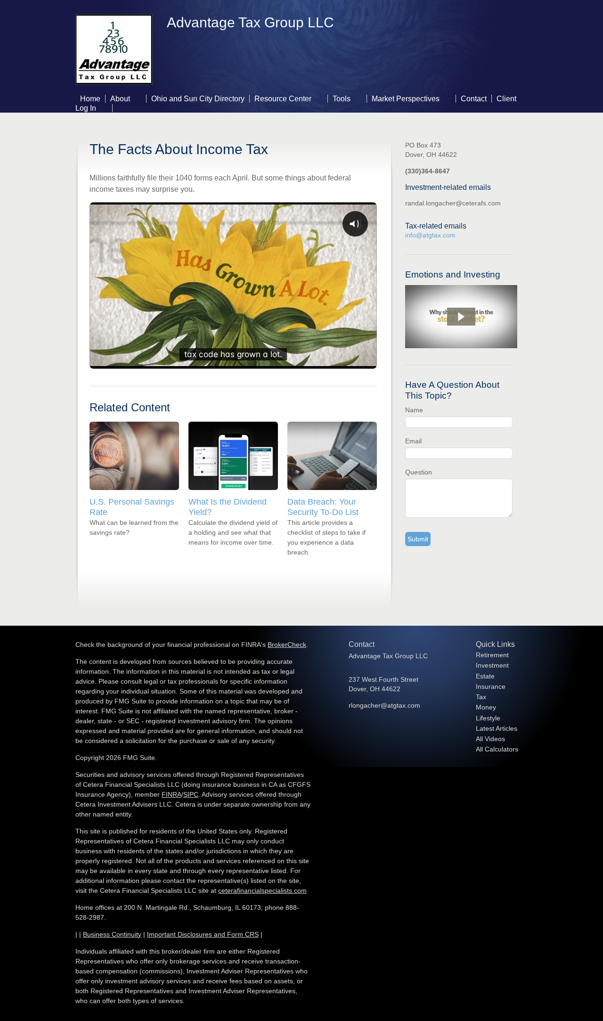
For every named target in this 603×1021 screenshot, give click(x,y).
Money (486, 707)
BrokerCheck (287, 644)
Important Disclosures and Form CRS (203, 934)
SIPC (190, 794)
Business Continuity (112, 934)
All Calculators (497, 749)
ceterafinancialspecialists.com (262, 890)
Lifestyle (488, 718)
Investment (492, 665)
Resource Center (282, 99)
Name (414, 410)
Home (90, 99)
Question (418, 472)
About (120, 99)
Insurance (490, 686)
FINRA (171, 794)
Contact (474, 99)
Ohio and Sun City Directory (197, 99)
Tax (481, 697)
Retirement (492, 655)
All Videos (490, 739)
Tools (341, 99)
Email (413, 441)
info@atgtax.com (430, 235)
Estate (485, 676)
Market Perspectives (406, 99)
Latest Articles (496, 728)
